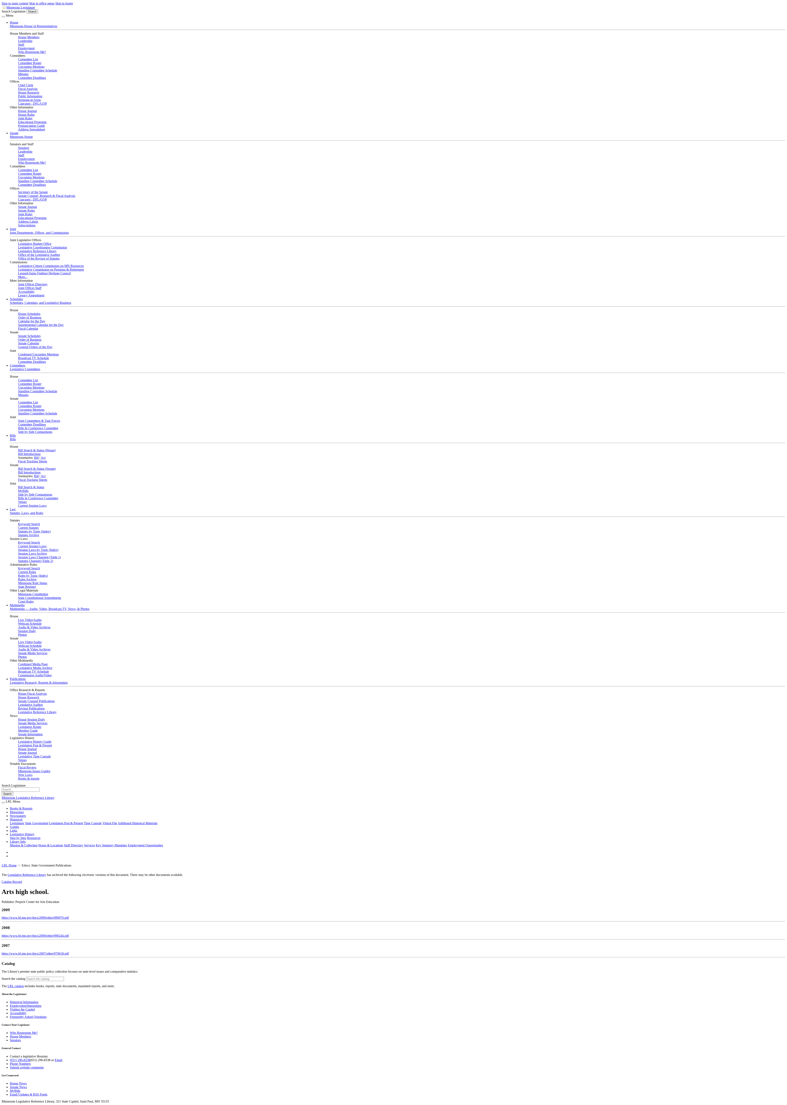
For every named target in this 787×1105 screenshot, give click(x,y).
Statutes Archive (28, 535)
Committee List (28, 59)
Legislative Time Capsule (34, 756)
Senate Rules (26, 210)
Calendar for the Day (31, 321)
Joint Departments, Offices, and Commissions (39, 232)
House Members (28, 37)
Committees (17, 365)
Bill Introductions (29, 454)
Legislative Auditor (30, 704)
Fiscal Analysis (28, 89)
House (14, 22)
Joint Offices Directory (33, 284)
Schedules (16, 299)
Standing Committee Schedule (37, 70)
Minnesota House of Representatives (33, 26)
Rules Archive (27, 579)
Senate (14, 133)
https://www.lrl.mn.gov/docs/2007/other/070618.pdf (35, 953)
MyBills (23, 491)
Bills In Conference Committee (38, 428)
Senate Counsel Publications (36, 701)
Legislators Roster (29, 727)
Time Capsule (93, 823)
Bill (36, 457)
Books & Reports (21, 808)
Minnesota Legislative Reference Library (28, 798)
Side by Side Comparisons (35, 432)
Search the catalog (13, 978)
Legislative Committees (25, 369)
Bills (13, 435)
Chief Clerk (25, 85)
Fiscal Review (27, 767)
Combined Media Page (33, 664)
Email (58, 1060)
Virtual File (109, 823)
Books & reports (28, 778)
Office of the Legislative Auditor (39, 255)
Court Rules (26, 601)
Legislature (17, 823)
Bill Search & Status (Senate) (37, 468)
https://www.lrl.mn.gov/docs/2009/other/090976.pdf (35, 917)
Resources (33, 838)
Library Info (18, 841)
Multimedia (17, 605)
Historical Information (24, 1002)
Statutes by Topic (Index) (34, 531)
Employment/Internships (25, 1005)
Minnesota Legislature (20, 7)
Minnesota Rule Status (32, 583)
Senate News (18, 1087)
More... (22, 277)
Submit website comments (27, 1067)
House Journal (27, 111)
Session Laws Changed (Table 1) (39, 557)
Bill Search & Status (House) (37, 450)
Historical (16, 819)
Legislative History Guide (34, 741)
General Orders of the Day (35, 347)
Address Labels (28, 221)
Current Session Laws (32, 505)
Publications (18, 679)
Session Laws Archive (32, 553)
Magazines (17, 812)
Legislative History (22, 834)
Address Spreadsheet (31, 129)
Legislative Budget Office (34, 243)
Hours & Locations (50, 845)
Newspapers (18, 816)
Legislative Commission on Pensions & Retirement (51, 269)
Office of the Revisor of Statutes (39, 258)
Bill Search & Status (31, 487)
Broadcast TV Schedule (33, 358)
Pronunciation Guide (31, 125)
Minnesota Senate (21, 137)
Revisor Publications (31, 708)
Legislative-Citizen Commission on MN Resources (51, 266)
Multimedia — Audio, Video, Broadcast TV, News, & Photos (49, 609)
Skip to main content (15, 3)
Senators (23, 148)
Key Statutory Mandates (111, 845)
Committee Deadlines (32, 77)
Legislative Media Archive (35, 668)
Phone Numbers (20, 1063)
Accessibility (26, 291)
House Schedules (29, 314)
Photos (22, 634)
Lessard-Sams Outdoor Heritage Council (44, 273)
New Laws (25, 775)
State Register (27, 586)
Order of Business (29, 317)
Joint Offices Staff (29, 288)
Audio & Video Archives (34, 627)
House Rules (26, 114)
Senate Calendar (28, 343)
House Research (28, 92)
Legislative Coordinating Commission (42, 247)
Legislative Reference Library (37, 251)
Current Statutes (28, 527)
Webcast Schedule (30, 623)
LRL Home (9, 865)
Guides (14, 827)
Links (13, 830)
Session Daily (27, 631)
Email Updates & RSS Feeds (28, 1094)
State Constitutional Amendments (39, 598)
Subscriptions (26, 225)
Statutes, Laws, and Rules (26, 513)
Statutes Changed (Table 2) (35, 561)
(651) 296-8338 (20, 1060)
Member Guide (28, 730)
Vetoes (22, 502)
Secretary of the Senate (33, 192)
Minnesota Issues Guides (34, 771)
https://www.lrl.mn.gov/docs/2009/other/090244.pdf (35, 935)
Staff (21, 44)
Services (89, 845)
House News (18, 1083)
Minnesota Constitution (33, 594)
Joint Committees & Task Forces (39, 420)
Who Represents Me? (32, 52)
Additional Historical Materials (137, 823)
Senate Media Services (32, 653)
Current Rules (27, 572)
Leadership (25, 41)
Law (13, 509)
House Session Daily (31, 719)
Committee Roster (29, 63)
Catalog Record (12, 882)
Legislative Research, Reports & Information (39, 682)
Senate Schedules (29, 336)
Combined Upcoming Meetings (38, 354)
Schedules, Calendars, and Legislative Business (40, 302)
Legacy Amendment (31, 295)
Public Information (30, 96)
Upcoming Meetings (31, 66)
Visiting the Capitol (22, 1009)
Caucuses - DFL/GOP (32, 103)
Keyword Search (29, 524)
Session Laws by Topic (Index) (38, 550)
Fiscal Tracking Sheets (32, 461)
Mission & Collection (24, 845)
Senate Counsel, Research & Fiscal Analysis (46, 196)
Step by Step (18, 838)
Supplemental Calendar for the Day (41, 325)
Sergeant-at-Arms (29, 100)
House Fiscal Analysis (32, 693)
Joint (13, 229)
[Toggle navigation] (3, 16)
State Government (36, 823)
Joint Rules (25, 118)
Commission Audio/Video (35, 675)
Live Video (25, 620)
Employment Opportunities (145, 845)
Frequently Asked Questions (28, 1017)
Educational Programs (32, 122)
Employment (26, 48)
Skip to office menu (42, 3)
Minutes (23, 74)
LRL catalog (16, 986)
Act (43, 457)
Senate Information (30, 734)
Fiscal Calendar (28, 328)
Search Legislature (14, 11)
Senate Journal (27, 207)
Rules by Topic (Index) (33, 575)
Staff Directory (73, 845)
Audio (37, 620)
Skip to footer (64, 3)
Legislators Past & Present (35, 745)
